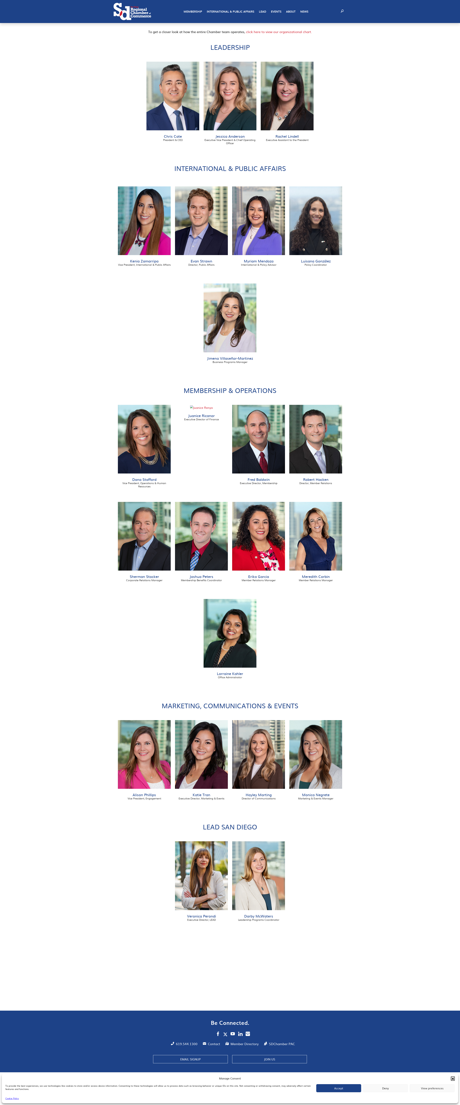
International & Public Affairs (230, 11)
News (304, 11)
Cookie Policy (12, 1098)
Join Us (269, 1059)
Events (276, 11)
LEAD (262, 11)
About (291, 11)
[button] (453, 1078)
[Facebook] (218, 1034)
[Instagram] (248, 1034)
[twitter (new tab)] (226, 1034)
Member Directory (245, 1043)
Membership (193, 11)
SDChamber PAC (282, 1043)
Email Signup (190, 1059)
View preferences (432, 1088)
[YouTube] (233, 1034)
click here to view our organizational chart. (279, 31)
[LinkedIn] (240, 1034)
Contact (214, 1043)
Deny (385, 1088)
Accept (338, 1088)
